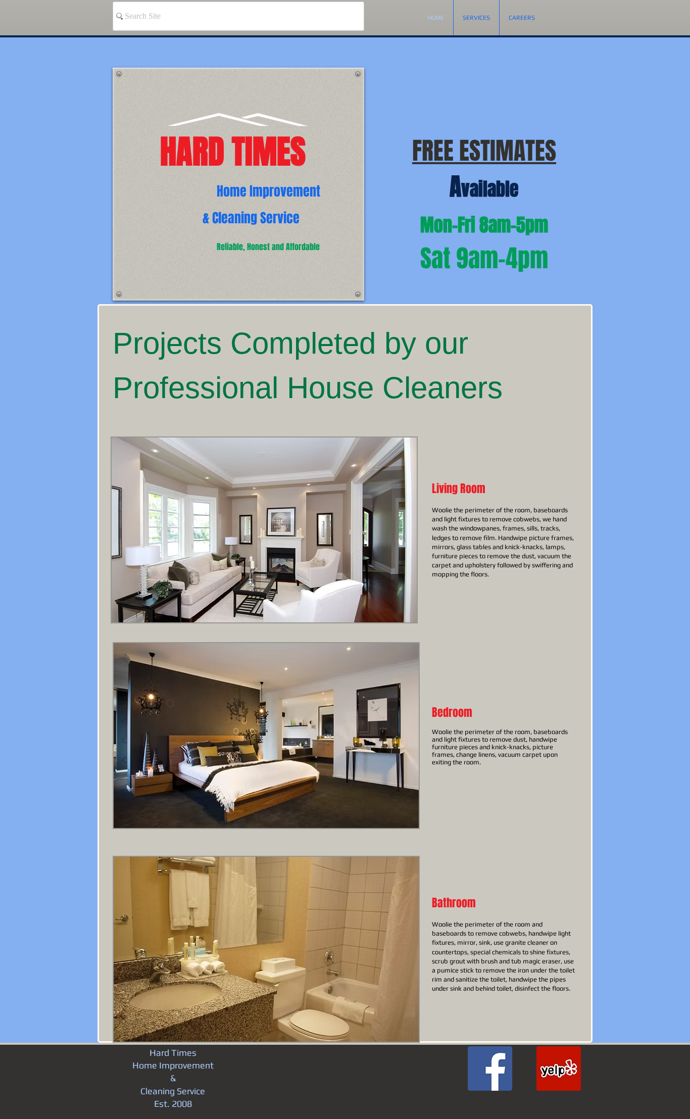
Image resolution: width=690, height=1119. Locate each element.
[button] (264, 529)
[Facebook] (490, 1068)
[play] (395, 613)
